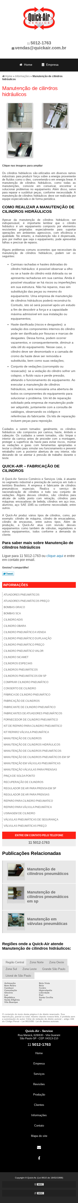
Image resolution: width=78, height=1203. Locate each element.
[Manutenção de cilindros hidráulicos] (19, 116)
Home (27, 64)
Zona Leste (30, 969)
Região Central (15, 962)
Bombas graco (14, 607)
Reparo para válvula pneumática (28, 807)
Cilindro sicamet (16, 657)
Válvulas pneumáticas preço (25, 825)
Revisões (54, 73)
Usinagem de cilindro (19, 813)
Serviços (27, 73)
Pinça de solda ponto (19, 775)
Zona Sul (11, 969)
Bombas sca (12, 613)
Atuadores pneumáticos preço (26, 600)
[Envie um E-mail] (39, 1147)
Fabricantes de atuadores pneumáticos (33, 713)
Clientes (54, 82)
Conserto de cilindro (20, 688)
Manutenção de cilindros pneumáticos (32, 750)
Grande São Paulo (53, 969)
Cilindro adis (13, 619)
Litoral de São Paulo (18, 975)
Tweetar (8, 573)
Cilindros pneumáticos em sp (25, 675)
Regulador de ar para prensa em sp (30, 788)
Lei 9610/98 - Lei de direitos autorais (40, 1021)
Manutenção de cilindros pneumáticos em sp (37, 757)
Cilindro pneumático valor (24, 650)
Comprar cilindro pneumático (26, 682)
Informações (27, 90)
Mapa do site (39, 1136)
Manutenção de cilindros (23, 738)
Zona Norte (37, 962)
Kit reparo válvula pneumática (26, 732)
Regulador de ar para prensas (26, 794)
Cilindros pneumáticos (21, 669)
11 (39, 43)
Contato (55, 90)
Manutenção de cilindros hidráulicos (32, 744)
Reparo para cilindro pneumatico (28, 800)
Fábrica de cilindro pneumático (27, 694)
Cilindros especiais (18, 663)
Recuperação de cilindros (23, 782)
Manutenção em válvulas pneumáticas (32, 763)
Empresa (51, 64)
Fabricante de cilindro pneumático (29, 707)
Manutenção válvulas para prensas (30, 769)
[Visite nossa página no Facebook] (39, 1158)
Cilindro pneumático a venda (25, 632)
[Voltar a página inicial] (39, 16)
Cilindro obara (15, 625)
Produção (27, 82)
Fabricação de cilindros (22, 700)
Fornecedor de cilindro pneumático (31, 719)
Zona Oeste (56, 962)
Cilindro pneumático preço (24, 644)
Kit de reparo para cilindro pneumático (33, 725)
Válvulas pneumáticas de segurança (31, 819)
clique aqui (54, 556)
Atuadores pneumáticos (21, 594)
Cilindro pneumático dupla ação (27, 638)
